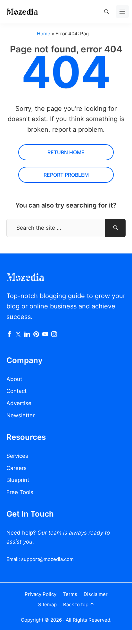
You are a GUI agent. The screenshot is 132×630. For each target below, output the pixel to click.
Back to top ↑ (78, 604)
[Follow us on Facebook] (9, 335)
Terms (70, 594)
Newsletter (20, 415)
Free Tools (19, 492)
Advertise (18, 403)
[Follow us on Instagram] (54, 335)
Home (43, 34)
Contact (16, 391)
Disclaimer (96, 594)
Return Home (66, 152)
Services (17, 456)
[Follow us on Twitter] (18, 335)
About (14, 379)
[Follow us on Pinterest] (36, 335)
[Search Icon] (106, 11)
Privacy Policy (40, 594)
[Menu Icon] (122, 11)
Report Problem (66, 175)
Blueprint (17, 480)
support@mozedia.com (47, 559)
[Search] (115, 228)
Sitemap (47, 604)
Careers (16, 468)
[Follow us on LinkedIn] (27, 335)
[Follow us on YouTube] (45, 335)
